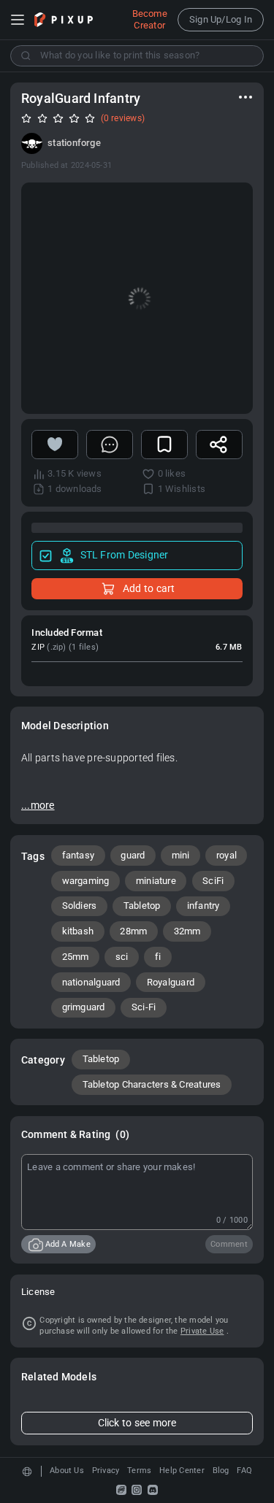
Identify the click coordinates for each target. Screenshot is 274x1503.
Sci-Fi (144, 1007)
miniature (156, 880)
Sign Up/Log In (220, 19)
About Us (67, 1470)
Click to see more (137, 1423)
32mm (187, 931)
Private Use (202, 1331)
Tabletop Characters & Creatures (152, 1084)
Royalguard (170, 982)
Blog (221, 1470)
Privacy (106, 1470)
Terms (139, 1470)
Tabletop (142, 905)
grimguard (83, 1007)
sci (122, 956)
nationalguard (91, 982)
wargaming (86, 880)
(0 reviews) (123, 118)
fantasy (78, 855)
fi (158, 956)
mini (181, 855)
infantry (203, 905)
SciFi (213, 880)
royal (226, 855)
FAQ (244, 1470)
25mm (75, 956)
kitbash (78, 931)
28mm (133, 931)
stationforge (74, 142)
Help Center (182, 1470)
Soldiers (79, 905)
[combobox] (136, 55)
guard (133, 855)
